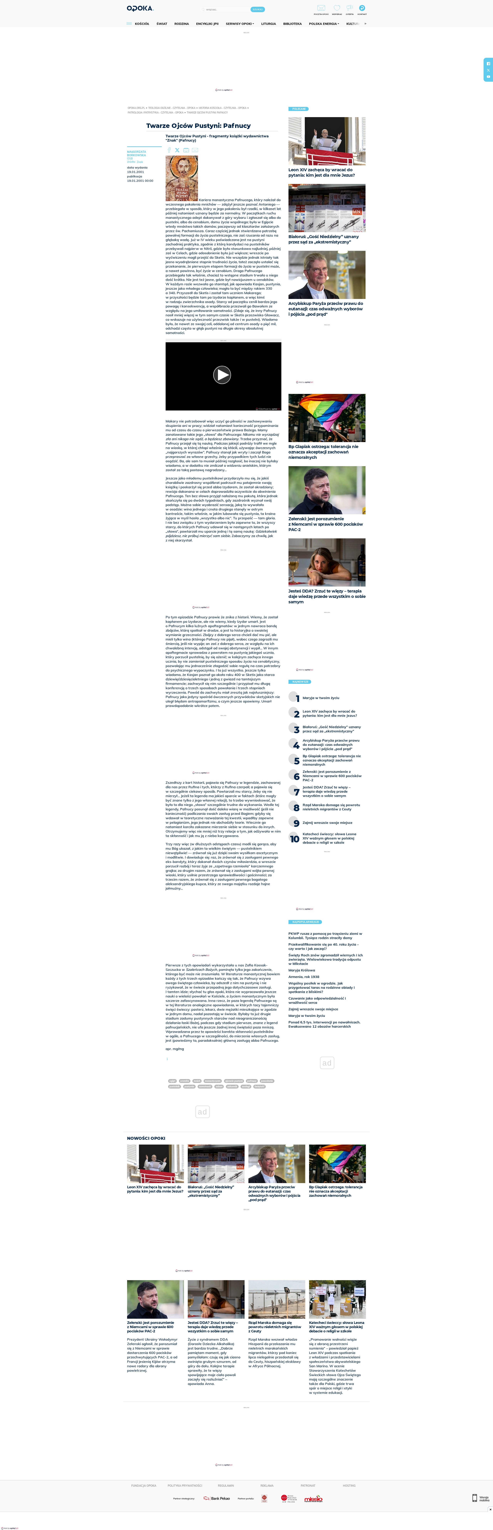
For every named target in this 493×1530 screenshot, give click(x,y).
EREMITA (184, 1080)
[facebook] (488, 63)
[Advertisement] (246, 61)
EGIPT (172, 1080)
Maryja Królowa (301, 970)
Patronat (308, 1485)
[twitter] (488, 70)
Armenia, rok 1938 (303, 976)
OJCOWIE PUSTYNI (234, 1080)
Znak (140, 162)
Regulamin (226, 1485)
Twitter (178, 150)
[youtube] (488, 76)
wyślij (195, 150)
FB (170, 150)
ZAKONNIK (232, 1086)
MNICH (197, 1080)
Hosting (349, 1485)
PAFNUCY (252, 1080)
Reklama (267, 1485)
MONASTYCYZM (213, 1080)
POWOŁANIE (267, 1080)
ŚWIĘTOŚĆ (259, 1086)
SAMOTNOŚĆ (205, 1086)
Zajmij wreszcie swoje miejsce (313, 1009)
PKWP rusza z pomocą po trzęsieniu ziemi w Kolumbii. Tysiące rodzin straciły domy (325, 935)
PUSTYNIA (189, 1086)
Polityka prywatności (185, 1485)
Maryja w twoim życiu (306, 1015)
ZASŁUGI (246, 1086)
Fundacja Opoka (143, 1485)
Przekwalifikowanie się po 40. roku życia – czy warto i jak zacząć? (323, 946)
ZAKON (219, 1086)
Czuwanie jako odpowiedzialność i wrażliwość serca (317, 1000)
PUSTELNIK (174, 1086)
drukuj (186, 150)
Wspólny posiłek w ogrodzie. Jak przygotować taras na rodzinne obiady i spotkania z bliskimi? (321, 987)
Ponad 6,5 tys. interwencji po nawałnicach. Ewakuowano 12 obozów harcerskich (324, 1024)
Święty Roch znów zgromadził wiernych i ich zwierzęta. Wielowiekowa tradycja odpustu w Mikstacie (325, 959)
